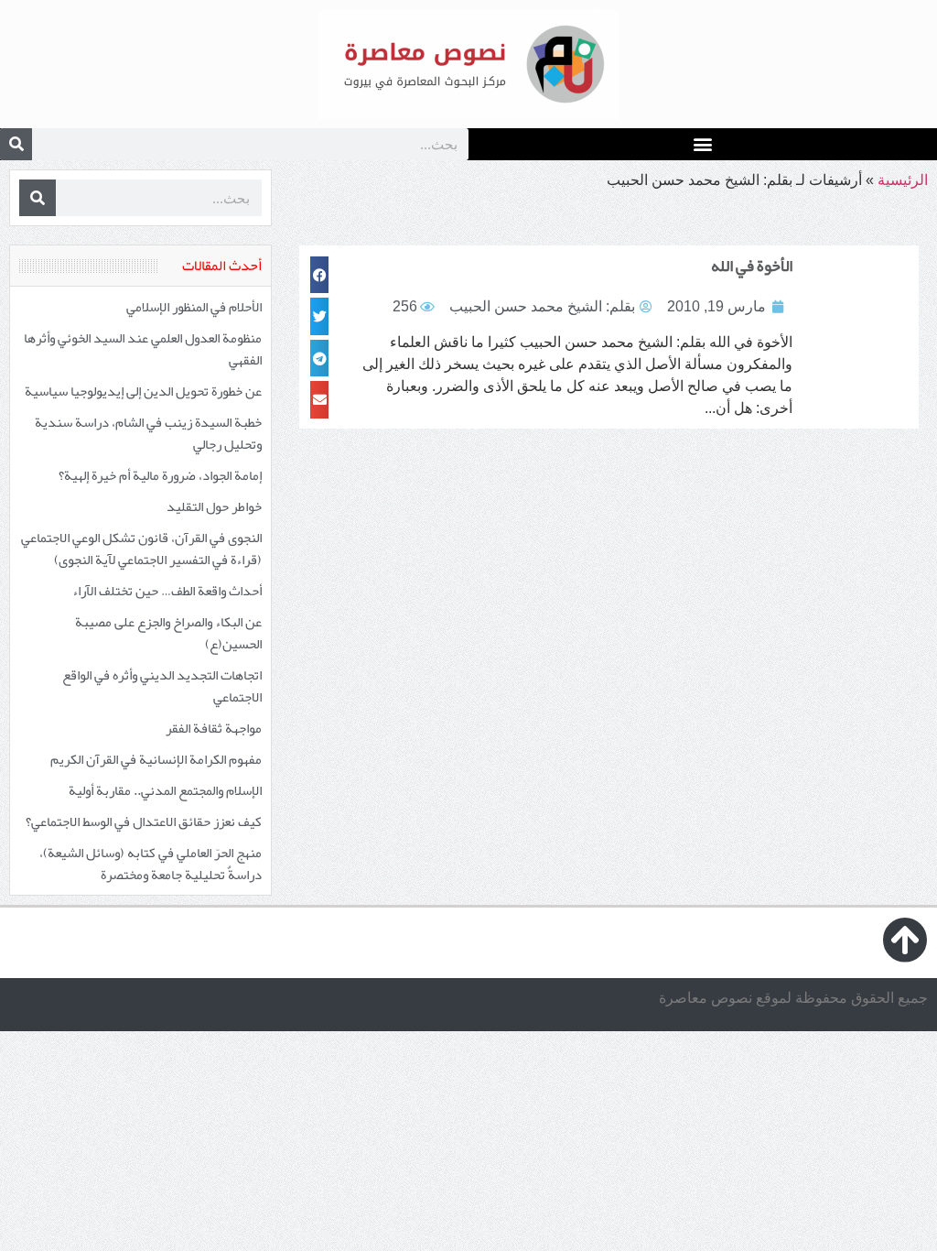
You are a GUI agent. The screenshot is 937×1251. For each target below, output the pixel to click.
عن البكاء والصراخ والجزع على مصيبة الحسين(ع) (168, 633)
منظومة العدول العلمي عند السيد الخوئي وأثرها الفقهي (143, 349)
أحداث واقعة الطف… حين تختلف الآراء (167, 590)
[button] (703, 143)
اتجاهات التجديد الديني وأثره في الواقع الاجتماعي (162, 686)
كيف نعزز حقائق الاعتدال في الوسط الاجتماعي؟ (144, 821)
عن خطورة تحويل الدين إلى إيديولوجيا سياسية (143, 391)
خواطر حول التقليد (214, 506)
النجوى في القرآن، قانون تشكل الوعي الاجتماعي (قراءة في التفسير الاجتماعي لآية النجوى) (141, 548)
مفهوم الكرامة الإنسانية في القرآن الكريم (156, 759)
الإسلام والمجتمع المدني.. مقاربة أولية (165, 790)
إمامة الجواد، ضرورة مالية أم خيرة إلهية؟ (160, 475)
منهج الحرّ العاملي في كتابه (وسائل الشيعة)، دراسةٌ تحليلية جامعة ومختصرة (150, 863)
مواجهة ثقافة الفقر (214, 728)
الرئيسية (903, 180)
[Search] (16, 144)
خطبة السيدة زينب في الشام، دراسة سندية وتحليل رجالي (148, 433)
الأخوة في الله (751, 265)
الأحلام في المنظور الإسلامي (194, 307)
